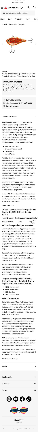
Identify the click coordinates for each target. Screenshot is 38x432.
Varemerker (13, 24)
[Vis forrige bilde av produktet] (2, 44)
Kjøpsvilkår (24, 429)
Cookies (32, 429)
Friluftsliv (18, 19)
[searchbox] (20, 13)
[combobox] (18, 13)
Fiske (2, 19)
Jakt (9, 19)
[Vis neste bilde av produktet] (36, 44)
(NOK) (19, 420)
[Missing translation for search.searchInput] (3, 13)
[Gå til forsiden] (11, 7)
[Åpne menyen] (2, 8)
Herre (28, 19)
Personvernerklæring (10, 429)
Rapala (21, 24)
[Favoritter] (21, 7)
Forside (4, 24)
